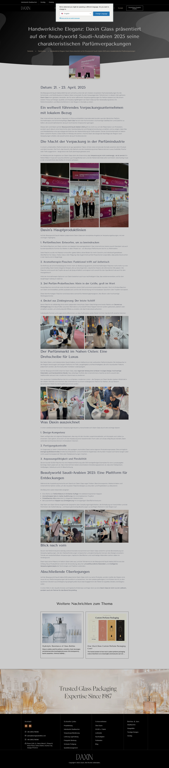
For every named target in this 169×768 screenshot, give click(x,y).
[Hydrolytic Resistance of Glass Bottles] (62, 628)
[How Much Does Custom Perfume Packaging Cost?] (107, 628)
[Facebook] (26, 726)
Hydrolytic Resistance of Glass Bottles (58, 646)
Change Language (101, 14)
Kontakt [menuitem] (120, 8)
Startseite (30, 51)
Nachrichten (42, 51)
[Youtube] (30, 726)
